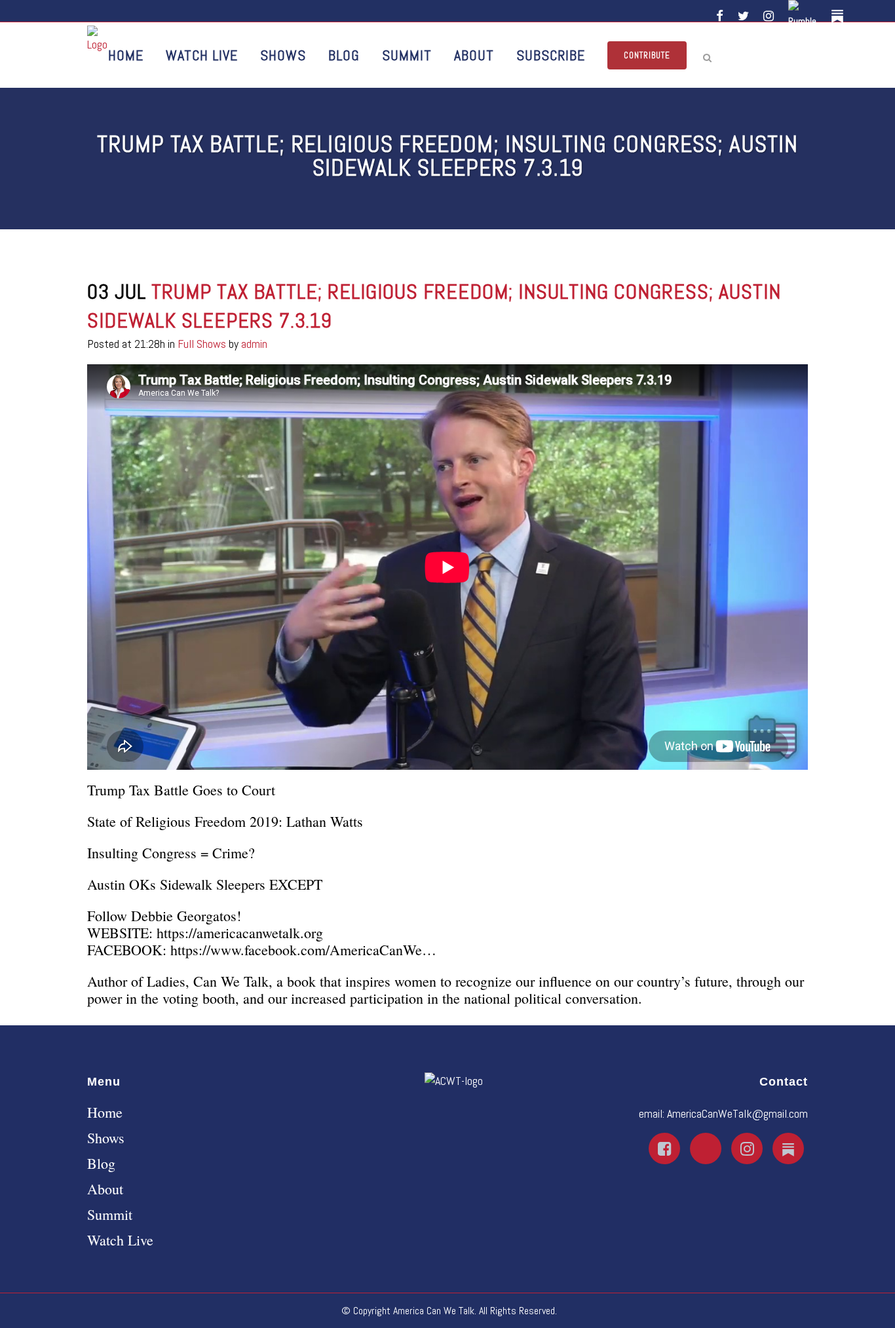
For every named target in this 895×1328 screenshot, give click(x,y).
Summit (109, 1214)
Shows (105, 1138)
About (105, 1189)
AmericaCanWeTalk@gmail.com (737, 1113)
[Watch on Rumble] (804, 16)
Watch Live (120, 1240)
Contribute (647, 55)
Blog (101, 1163)
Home (105, 1112)
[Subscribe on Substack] (839, 16)
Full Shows (202, 343)
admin (254, 343)
